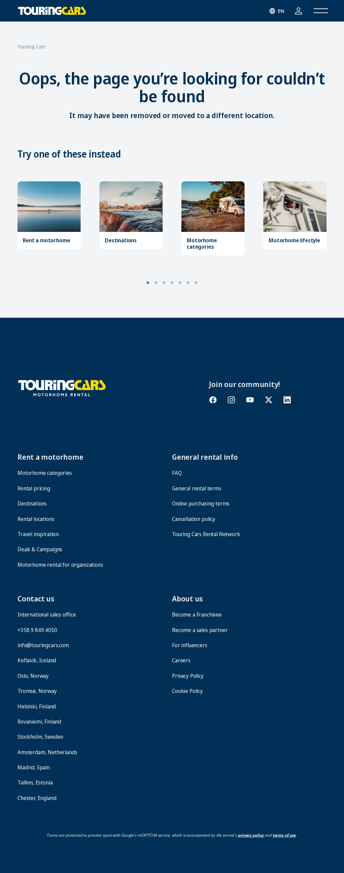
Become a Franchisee (197, 614)
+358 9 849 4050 (37, 630)
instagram (231, 400)
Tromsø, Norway (37, 691)
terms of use (284, 835)
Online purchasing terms (200, 503)
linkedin (287, 400)
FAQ (177, 473)
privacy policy (251, 835)
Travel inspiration (38, 534)
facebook (213, 400)
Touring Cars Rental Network (206, 534)
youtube (250, 400)
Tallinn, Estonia (34, 782)
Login (298, 10)
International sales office (46, 614)
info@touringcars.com (43, 645)
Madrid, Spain (33, 767)
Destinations (121, 240)
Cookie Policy (187, 691)
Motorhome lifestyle (294, 240)
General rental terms (196, 488)
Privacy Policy (188, 675)
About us (187, 598)
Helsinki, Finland (36, 706)
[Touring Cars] (61, 387)
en (281, 11)
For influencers (189, 645)
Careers (181, 660)
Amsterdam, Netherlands (47, 752)
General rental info (205, 457)
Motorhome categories (202, 244)
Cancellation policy (193, 519)
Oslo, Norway (33, 675)
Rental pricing (33, 488)
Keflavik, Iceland (36, 660)
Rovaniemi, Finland (39, 721)
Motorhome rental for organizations (60, 564)
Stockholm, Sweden (40, 736)
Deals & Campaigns (39, 549)
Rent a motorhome (46, 240)
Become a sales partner (199, 630)
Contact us (35, 598)
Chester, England (36, 798)
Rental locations (35, 519)
